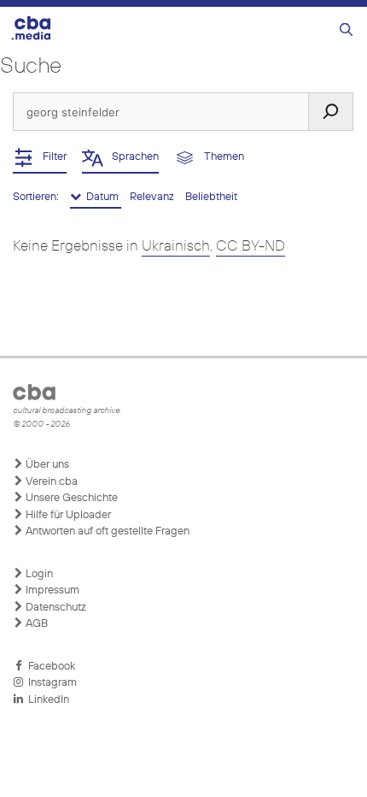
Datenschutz (54, 607)
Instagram (50, 682)
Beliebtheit (211, 197)
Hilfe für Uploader (67, 515)
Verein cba (50, 481)
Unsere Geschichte (70, 498)
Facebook (49, 666)
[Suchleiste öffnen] (346, 30)
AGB (35, 623)
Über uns (46, 464)
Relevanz (153, 197)
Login (38, 574)
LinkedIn (46, 699)
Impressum (51, 590)
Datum (101, 197)
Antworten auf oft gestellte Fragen (106, 531)
